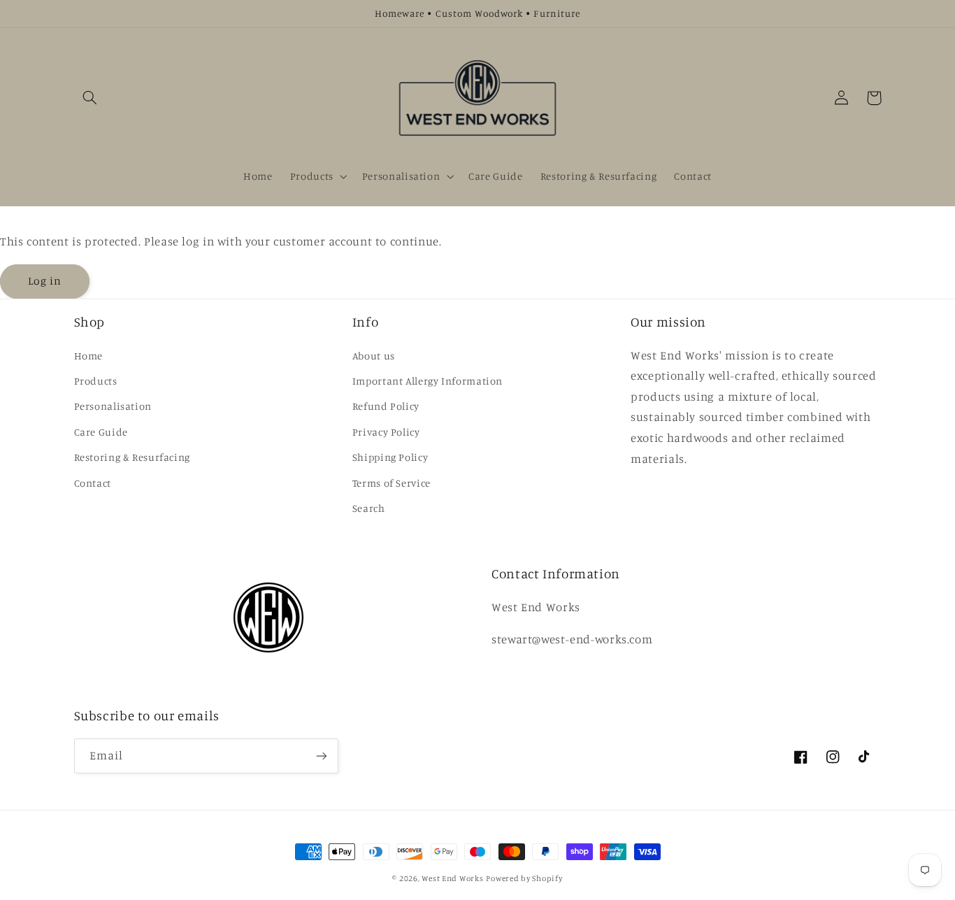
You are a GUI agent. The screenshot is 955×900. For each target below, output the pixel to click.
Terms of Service (391, 483)
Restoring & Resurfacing (132, 457)
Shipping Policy (390, 457)
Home (88, 356)
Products (95, 381)
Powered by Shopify (524, 878)
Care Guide (101, 432)
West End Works (452, 878)
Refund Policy (385, 406)
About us (373, 356)
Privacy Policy (386, 432)
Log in (45, 280)
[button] (90, 98)
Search (368, 508)
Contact (92, 483)
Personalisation (113, 406)
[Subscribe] (321, 755)
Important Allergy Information (427, 381)
